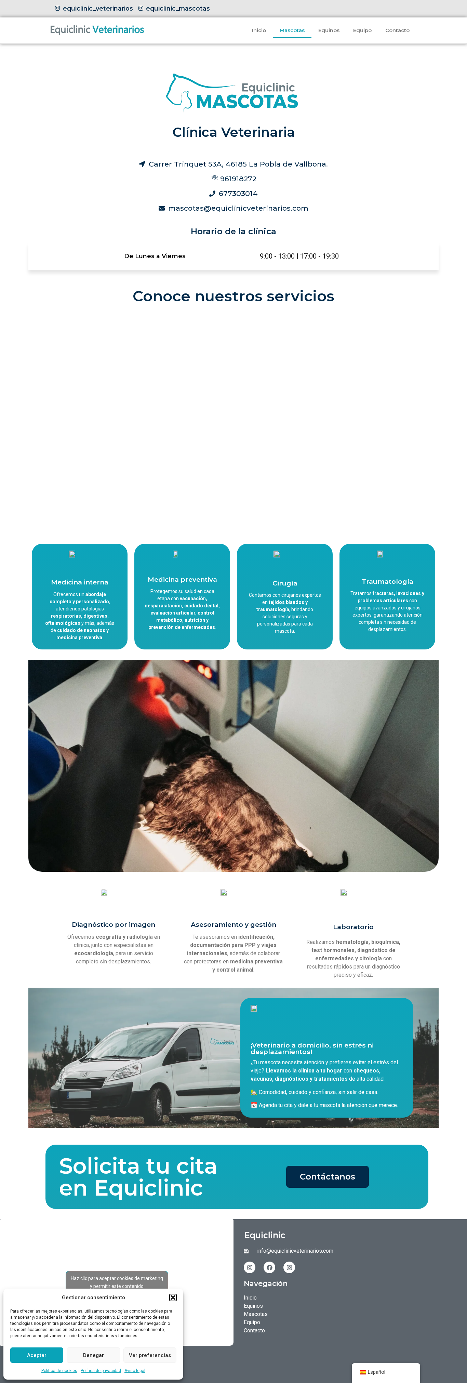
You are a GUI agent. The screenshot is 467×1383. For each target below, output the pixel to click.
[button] (173, 1297)
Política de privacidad (101, 1370)
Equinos (328, 30)
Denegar (93, 1355)
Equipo (362, 30)
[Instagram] (249, 1267)
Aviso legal (134, 1370)
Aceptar (36, 1355)
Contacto (397, 30)
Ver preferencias (150, 1355)
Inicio (259, 30)
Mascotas (292, 30)
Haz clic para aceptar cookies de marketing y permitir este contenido (117, 1282)
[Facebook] (269, 1267)
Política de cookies (59, 1370)
